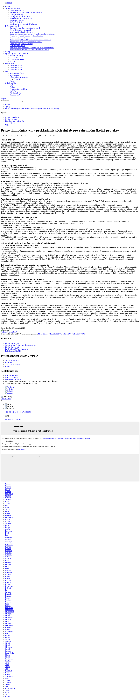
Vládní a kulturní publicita (19, 38)
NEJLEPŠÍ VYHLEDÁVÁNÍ (74, 334)
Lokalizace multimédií (17, 20)
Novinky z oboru (15, 75)
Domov (7, 6)
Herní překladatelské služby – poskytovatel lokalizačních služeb (32, 48)
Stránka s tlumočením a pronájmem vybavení (20, 345)
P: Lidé (12, 61)
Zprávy (7, 71)
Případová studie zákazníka (19, 77)
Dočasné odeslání (16, 22)
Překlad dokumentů (16, 14)
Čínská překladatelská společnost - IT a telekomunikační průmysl (32, 34)
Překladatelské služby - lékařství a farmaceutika (26, 42)
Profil (11, 85)
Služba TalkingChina (12, 8)
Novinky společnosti (17, 73)
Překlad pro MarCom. (17, 10)
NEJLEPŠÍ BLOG (55, 334)
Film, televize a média (17, 46)
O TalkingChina (10, 83)
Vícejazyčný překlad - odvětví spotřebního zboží (26, 36)
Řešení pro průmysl (12, 26)
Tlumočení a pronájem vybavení (21, 16)
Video (12, 81)
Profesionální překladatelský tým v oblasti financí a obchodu (30, 40)
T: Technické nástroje (17, 59)
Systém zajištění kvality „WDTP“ (16, 54)
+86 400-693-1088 (11, 412)
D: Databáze (14, 57)
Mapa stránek (42, 334)
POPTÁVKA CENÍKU (9, 332)
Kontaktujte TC (15, 95)
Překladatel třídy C (16, 69)
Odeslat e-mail (6, 399)
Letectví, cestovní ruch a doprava (21, 32)
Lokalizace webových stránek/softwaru (23, 24)
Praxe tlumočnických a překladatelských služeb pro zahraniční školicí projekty (32, 108)
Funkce (12, 87)
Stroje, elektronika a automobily (21, 30)
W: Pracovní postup (16, 55)
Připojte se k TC (15, 93)
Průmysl (17, 79)
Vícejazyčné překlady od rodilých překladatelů (26, 12)
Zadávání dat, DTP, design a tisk (21, 18)
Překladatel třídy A (16, 65)
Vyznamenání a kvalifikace (19, 89)
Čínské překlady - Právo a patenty (21, 44)
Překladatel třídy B (16, 67)
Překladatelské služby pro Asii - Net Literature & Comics (29, 50)
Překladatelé (9, 63)
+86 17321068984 (25, 412)
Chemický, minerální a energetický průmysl (25, 28)
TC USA (13, 91)
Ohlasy (7, 52)
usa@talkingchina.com (13, 419)
